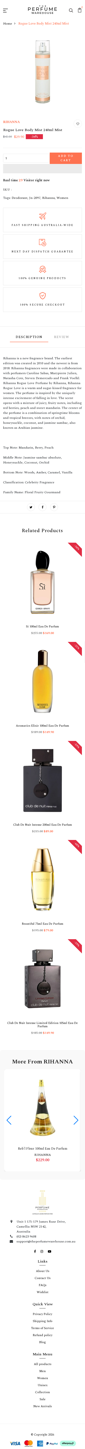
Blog (42, 887)
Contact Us (42, 823)
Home (7, 37)
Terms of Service (42, 873)
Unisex (42, 930)
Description (29, 350)
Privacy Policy (42, 859)
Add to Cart (53, 172)
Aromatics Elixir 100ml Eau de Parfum (64, 599)
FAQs (42, 830)
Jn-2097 (34, 211)
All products (42, 909)
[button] (42, 181)
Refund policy (42, 880)
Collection (42, 937)
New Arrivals (42, 951)
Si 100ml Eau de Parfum (21, 597)
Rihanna (48, 211)
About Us (42, 816)
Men (42, 916)
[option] (21, 584)
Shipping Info (42, 866)
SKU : (7, 203)
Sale (42, 944)
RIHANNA (11, 135)
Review (61, 350)
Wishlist (42, 837)
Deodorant (19, 211)
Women (61, 211)
